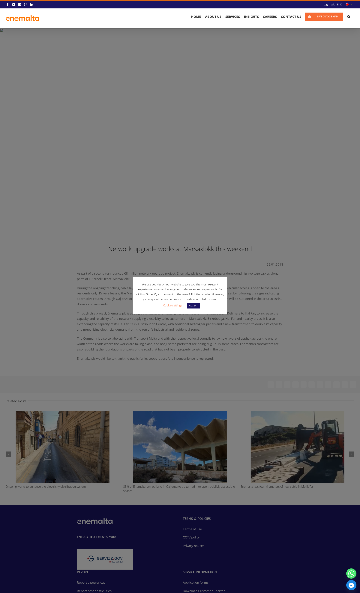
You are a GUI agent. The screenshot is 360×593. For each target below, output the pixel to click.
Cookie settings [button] (172, 305)
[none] (349, 4)
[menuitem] (349, 4)
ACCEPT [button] (193, 305)
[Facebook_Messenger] (351, 585)
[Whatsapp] (351, 573)
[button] (348, 16)
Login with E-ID (332, 4)
